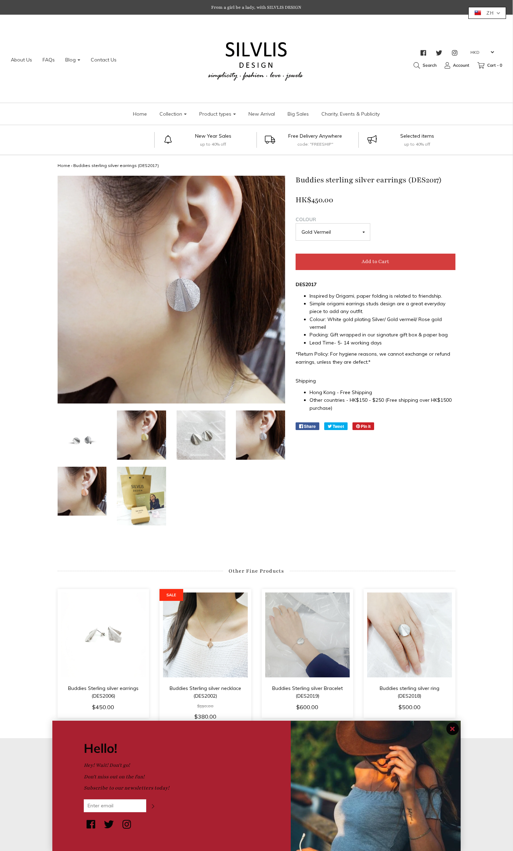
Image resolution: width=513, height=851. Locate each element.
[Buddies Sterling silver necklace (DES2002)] (205, 634)
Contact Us (104, 60)
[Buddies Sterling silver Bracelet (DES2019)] (307, 634)
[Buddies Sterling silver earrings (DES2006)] (103, 634)
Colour (306, 219)
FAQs (49, 60)
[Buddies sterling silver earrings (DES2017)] (82, 435)
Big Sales (298, 114)
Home (140, 114)
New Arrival (261, 114)
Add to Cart (375, 261)
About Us (21, 60)
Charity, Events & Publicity (350, 114)
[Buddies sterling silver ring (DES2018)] (409, 634)
